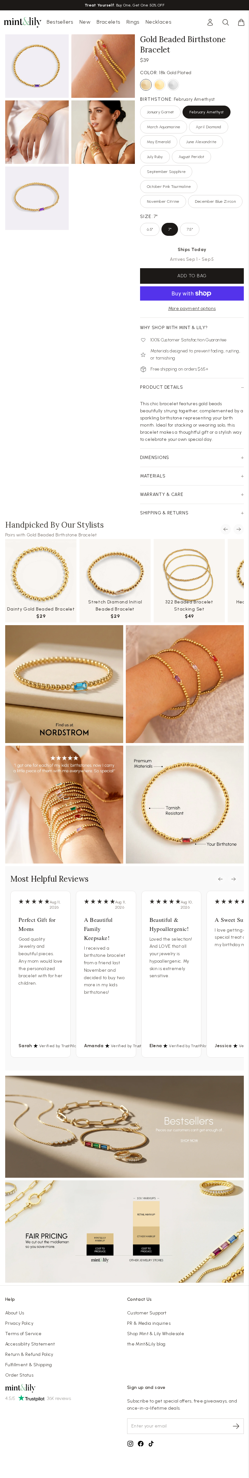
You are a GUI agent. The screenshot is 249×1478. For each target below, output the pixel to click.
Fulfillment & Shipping (28, 1365)
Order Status (19, 1375)
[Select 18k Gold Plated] (146, 85)
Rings (132, 22)
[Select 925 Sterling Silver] (173, 85)
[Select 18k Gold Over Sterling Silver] (159, 85)
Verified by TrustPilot (58, 1046)
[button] (241, 22)
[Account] (210, 22)
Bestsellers (60, 22)
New (84, 22)
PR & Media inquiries (149, 1323)
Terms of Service (23, 1333)
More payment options (192, 308)
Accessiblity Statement (30, 1344)
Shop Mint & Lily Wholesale (155, 1333)
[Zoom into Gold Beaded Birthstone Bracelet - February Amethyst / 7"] (37, 66)
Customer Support (147, 1313)
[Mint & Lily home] (23, 22)
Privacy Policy (19, 1323)
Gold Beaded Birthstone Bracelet (62, 535)
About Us (14, 1313)
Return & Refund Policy (29, 1354)
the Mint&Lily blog (146, 1344)
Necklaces (158, 22)
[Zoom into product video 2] (103, 66)
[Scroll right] (238, 529)
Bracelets (108, 22)
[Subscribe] (236, 1426)
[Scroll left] (225, 529)
